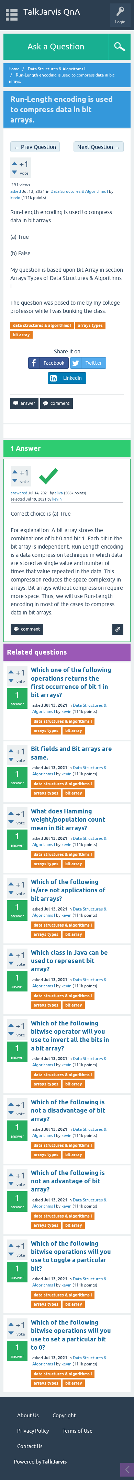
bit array (21, 334)
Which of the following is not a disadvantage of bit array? (68, 1111)
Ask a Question (56, 46)
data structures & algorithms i (42, 325)
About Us (28, 1415)
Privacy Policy (33, 1431)
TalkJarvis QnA (51, 11)
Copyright (64, 1415)
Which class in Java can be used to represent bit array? (69, 961)
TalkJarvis (54, 1462)
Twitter (94, 363)
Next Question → (98, 147)
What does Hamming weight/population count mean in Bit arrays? (68, 820)
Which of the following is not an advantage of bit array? (68, 1181)
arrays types (90, 325)
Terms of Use (77, 1431)
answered (19, 493)
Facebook (54, 363)
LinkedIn (72, 378)
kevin (66, 711)
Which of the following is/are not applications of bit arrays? (68, 890)
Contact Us (30, 1446)
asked (15, 191)
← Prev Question (35, 147)
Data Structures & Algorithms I (79, 191)
